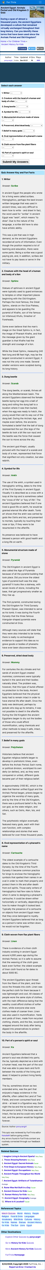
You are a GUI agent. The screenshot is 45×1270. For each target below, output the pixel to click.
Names (14, 1222)
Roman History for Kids (16, 1194)
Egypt (29, 1225)
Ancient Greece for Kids (15, 1191)
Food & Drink (17, 1216)
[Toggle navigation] (40, 2)
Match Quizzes (9, 1213)
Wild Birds (18, 1219)
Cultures (28, 1219)
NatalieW (6, 1135)
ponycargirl (8, 60)
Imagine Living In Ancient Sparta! (19, 1156)
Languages (29, 1216)
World (19, 1213)
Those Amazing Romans (15, 1160)
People (35, 1213)
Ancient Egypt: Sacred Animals (18, 1163)
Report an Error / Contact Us (22, 1267)
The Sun (14, 1225)
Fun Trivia (10, 2)
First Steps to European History (19, 1167)
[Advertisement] (22, 72)
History (27, 1213)
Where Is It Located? (14, 1201)
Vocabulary (7, 1219)
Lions (22, 1225)
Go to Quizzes (19, 1243)
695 (38, 60)
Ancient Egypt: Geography (17, 1198)
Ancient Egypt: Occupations (17, 1170)
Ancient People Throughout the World (22, 1174)
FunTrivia (15, 1255)
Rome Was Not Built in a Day (17, 1187)
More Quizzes (23, 1249)
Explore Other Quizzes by (23, 1237)
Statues (22, 1222)
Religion (5, 1216)
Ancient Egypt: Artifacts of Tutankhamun (23, 1180)
